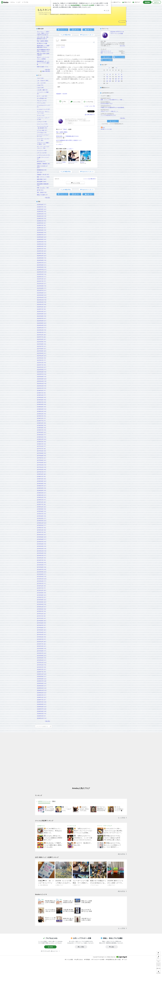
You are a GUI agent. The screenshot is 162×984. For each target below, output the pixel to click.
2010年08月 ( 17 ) (41, 651)
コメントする (76, 183)
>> (116, 67)
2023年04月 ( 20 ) (41, 297)
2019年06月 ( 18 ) (41, 404)
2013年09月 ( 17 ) (41, 565)
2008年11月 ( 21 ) (41, 699)
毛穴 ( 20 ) (39, 172)
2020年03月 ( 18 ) (41, 383)
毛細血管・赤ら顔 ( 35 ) (43, 174)
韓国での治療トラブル (42, 66)
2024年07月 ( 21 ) (41, 262)
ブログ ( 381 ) (40, 78)
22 (121, 79)
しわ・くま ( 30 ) (41, 83)
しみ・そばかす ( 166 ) (42, 80)
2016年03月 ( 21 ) (41, 495)
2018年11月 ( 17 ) (41, 420)
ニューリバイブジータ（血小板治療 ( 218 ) (42, 127)
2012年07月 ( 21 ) (41, 597)
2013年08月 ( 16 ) (41, 567)
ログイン (156, 2)
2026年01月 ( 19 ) (41, 221)
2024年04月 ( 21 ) (41, 269)
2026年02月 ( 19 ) (41, 218)
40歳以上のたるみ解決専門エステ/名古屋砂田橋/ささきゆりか (113, 107)
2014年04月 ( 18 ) (41, 548)
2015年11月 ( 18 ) (41, 504)
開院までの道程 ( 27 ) (42, 194)
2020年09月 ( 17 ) (41, 369)
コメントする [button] (76, 102)
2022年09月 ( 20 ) (41, 313)
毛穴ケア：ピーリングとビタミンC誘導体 (43, 58)
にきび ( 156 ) (40, 87)
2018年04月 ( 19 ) (41, 437)
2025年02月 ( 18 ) (41, 246)
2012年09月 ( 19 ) (41, 592)
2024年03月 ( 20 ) (41, 272)
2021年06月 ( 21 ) (41, 348)
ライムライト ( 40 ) (42, 150)
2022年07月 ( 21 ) (41, 318)
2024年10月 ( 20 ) (41, 255)
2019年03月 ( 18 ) (41, 411)
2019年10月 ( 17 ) (41, 395)
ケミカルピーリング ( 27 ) (43, 109)
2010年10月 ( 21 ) (41, 646)
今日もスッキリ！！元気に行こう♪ (109, 111)
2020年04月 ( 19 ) (41, 381)
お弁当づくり (41, 825)
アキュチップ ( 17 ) (41, 100)
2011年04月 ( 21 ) (41, 632)
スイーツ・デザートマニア (104, 825)
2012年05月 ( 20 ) (41, 602)
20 (116, 79)
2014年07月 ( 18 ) (41, 541)
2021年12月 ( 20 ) (41, 334)
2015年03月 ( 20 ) (41, 523)
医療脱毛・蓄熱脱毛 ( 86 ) (43, 163)
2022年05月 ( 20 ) (41, 323)
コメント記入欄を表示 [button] (89, 178)
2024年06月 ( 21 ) (41, 265)
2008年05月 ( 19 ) (41, 713)
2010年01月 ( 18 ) (41, 667)
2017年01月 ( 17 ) (41, 472)
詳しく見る (81, 947)
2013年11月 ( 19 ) (41, 560)
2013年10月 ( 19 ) (41, 562)
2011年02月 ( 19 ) (41, 637)
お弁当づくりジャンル (44, 801)
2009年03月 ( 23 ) (41, 690)
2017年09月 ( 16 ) (41, 453)
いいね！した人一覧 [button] (89, 106)
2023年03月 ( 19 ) (41, 300)
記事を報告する (91, 114)
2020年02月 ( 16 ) (41, 386)
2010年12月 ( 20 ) (41, 641)
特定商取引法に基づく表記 (114, 959)
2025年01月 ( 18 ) (41, 248)
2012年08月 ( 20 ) (41, 595)
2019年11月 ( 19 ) (41, 393)
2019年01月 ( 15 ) (41, 416)
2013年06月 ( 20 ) (41, 572)
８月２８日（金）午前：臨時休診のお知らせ (43, 37)
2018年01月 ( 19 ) (41, 444)
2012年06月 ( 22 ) (41, 599)
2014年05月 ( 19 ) (41, 546)
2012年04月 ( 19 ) (41, 604)
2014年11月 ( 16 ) (41, 532)
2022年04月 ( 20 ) (41, 325)
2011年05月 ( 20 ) (41, 630)
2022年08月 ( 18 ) (41, 316)
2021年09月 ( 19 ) (41, 341)
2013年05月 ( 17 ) (41, 574)
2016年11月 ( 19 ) (41, 476)
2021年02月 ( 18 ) (41, 358)
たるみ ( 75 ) (40, 85)
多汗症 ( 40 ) (40, 190)
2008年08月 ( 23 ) (41, 706)
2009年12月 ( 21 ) (41, 669)
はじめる (50, 947)
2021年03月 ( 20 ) (41, 355)
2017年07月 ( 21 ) (41, 458)
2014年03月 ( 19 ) (41, 551)
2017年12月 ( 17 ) (41, 446)
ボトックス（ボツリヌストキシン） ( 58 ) (43, 147)
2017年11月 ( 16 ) (41, 448)
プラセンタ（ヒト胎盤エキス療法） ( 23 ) (43, 143)
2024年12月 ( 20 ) (41, 251)
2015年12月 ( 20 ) (41, 502)
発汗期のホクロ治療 (42, 43)
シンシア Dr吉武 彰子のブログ (108, 115)
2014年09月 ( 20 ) (41, 537)
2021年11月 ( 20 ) (41, 337)
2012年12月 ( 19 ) (41, 585)
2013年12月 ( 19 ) (41, 558)
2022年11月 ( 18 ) (41, 309)
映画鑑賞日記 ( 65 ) (42, 170)
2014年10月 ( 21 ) (41, 534)
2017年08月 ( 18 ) (41, 455)
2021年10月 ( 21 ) (41, 339)
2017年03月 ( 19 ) (41, 467)
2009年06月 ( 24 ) (41, 683)
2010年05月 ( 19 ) (41, 657)
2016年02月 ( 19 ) (41, 497)
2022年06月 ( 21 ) (41, 320)
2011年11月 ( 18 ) (41, 616)
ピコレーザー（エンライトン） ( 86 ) (43, 139)
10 (107, 76)
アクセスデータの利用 (98, 959)
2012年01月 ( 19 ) (41, 611)
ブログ (62, 47)
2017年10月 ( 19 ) (41, 451)
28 (119, 81)
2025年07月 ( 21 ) (41, 234)
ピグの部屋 (120, 33)
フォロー (70, 123)
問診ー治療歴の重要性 (61, 132)
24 (107, 81)
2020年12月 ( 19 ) (41, 362)
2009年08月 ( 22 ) (41, 679)
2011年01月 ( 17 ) (41, 639)
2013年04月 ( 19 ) (41, 576)
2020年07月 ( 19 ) (41, 374)
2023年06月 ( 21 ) (41, 293)
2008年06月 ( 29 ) (41, 711)
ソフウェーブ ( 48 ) (42, 121)
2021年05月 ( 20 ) (41, 351)
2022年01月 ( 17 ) (41, 332)
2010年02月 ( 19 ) (41, 665)
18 (110, 79)
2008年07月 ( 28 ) (41, 709)
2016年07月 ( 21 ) (41, 485)
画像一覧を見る (46, 71)
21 (118, 79)
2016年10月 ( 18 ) (41, 479)
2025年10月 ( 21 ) (41, 227)
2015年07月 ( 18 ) (41, 513)
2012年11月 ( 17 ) (41, 588)
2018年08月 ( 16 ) (41, 427)
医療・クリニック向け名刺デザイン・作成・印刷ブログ (113, 99)
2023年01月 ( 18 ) (41, 304)
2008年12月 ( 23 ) (41, 697)
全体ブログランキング (106, 51)
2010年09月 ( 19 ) (41, 648)
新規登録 (147, 2)
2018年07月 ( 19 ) (41, 430)
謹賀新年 (63, 40)
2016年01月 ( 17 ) (41, 499)
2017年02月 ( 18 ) (41, 469)
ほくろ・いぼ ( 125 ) (42, 96)
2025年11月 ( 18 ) (41, 225)
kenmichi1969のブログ (106, 103)
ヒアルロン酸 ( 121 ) (42, 130)
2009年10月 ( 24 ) (41, 674)
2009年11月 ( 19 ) (41, 671)
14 (119, 76)
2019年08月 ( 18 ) (41, 399)
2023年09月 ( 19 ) (41, 286)
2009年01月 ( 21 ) (41, 695)
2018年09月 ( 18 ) (41, 425)
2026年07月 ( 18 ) (41, 207)
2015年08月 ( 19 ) (41, 511)
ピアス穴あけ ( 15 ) (41, 132)
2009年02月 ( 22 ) (41, 692)
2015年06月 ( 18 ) (41, 516)
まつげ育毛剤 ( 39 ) (42, 98)
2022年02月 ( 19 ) (41, 330)
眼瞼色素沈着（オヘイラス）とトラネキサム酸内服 (43, 63)
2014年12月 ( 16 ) (41, 530)
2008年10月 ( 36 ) (41, 702)
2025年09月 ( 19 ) (41, 230)
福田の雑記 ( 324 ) (41, 179)
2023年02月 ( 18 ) (41, 302)
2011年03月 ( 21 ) (41, 634)
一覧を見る (122, 118)
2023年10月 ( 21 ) (41, 283)
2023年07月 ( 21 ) (41, 290)
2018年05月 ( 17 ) (41, 434)
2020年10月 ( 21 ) (41, 367)
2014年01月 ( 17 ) (41, 555)
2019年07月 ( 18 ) (41, 402)
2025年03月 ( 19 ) (41, 244)
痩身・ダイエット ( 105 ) (43, 177)
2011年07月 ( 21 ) (41, 625)
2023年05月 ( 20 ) (41, 295)
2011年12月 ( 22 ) (41, 613)
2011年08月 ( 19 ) (41, 623)
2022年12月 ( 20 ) (41, 307)
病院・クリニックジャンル (107, 53)
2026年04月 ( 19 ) (41, 213)
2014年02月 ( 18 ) (41, 553)
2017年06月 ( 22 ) (41, 460)
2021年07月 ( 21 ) (41, 346)
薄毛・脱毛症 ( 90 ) (42, 192)
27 (116, 81)
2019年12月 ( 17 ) (41, 390)
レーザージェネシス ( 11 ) (43, 155)
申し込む (111, 947)
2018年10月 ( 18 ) (41, 423)
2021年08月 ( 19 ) (41, 344)
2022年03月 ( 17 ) (41, 327)
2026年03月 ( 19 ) (41, 216)
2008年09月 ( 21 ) (41, 704)
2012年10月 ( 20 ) (41, 590)
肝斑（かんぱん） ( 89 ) (43, 187)
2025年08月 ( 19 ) (41, 232)
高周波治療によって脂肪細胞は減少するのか (67, 136)
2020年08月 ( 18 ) (41, 372)
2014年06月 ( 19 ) (41, 544)
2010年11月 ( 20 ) (41, 644)
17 (107, 79)
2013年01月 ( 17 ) (41, 583)
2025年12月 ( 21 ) (41, 223)
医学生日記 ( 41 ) (41, 161)
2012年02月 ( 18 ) (41, 609)
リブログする (89, 101)
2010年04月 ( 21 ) (41, 660)
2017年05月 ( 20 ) (41, 462)
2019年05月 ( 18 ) (41, 406)
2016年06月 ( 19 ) (41, 488)
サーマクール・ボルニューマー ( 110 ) (43, 112)
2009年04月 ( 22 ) (41, 688)
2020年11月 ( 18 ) (41, 365)
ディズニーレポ (71, 825)
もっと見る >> (59, 144)
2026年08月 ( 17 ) (41, 204)
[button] (158, 972)
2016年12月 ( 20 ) (41, 474)
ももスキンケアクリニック (117, 31)
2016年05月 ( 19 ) (41, 490)
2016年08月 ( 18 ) (41, 483)
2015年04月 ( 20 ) (41, 520)
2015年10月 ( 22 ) (41, 506)
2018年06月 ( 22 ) (41, 432)
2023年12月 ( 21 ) (41, 279)
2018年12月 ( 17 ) (41, 418)
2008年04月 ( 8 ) (41, 716)
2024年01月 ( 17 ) (41, 276)
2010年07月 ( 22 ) (41, 653)
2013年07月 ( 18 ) (41, 569)
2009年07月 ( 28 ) (41, 681)
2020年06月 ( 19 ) (41, 376)
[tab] (44, 801)
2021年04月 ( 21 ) (41, 353)
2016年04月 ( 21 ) (41, 493)
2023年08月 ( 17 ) (41, 288)
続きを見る (122, 45)
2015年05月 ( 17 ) (41, 518)
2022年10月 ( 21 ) (41, 311)
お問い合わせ (79, 959)
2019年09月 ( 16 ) (41, 397)
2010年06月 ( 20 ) (41, 655)
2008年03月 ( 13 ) (41, 718)
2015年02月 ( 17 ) (41, 525)
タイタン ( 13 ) (40, 115)
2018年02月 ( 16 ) (41, 441)
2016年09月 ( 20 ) (41, 481)
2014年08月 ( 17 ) (41, 539)
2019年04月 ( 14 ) (41, 409)
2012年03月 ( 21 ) (41, 606)
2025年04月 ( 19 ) (41, 241)
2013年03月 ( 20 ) (41, 578)
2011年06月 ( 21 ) (41, 627)
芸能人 (54, 801)
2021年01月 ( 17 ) (41, 360)
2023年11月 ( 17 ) (41, 281)
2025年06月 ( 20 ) (41, 237)
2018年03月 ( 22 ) (41, 439)
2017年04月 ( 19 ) (41, 465)
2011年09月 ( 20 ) (41, 620)
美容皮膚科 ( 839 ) (41, 181)
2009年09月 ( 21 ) (41, 676)
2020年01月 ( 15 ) (41, 388)
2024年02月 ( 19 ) (41, 274)
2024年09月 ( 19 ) (41, 258)
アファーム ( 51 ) (41, 103)
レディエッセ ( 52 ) (42, 152)
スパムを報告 (69, 959)
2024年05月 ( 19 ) (41, 267)
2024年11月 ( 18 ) (41, 253)
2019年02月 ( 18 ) (41, 413)
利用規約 (88, 959)
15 (121, 76)
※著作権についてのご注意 (106, 129)
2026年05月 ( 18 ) (41, 211)
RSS (104, 127)
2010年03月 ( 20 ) (41, 662)
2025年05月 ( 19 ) (41, 239)
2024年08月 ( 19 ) (41, 260)
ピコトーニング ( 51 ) (42, 124)
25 (110, 81)
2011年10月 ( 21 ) (41, 618)
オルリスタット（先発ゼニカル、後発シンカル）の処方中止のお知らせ (43, 33)
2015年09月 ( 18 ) (41, 509)
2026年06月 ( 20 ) (41, 209)
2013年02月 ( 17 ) (41, 581)
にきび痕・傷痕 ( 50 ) (42, 90)
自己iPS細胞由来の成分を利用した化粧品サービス (69, 140)
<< (109, 67)
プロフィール (113, 33)
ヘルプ (125, 959)
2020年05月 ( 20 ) (41, 379)
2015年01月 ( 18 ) (41, 527)
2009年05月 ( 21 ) (41, 685)
